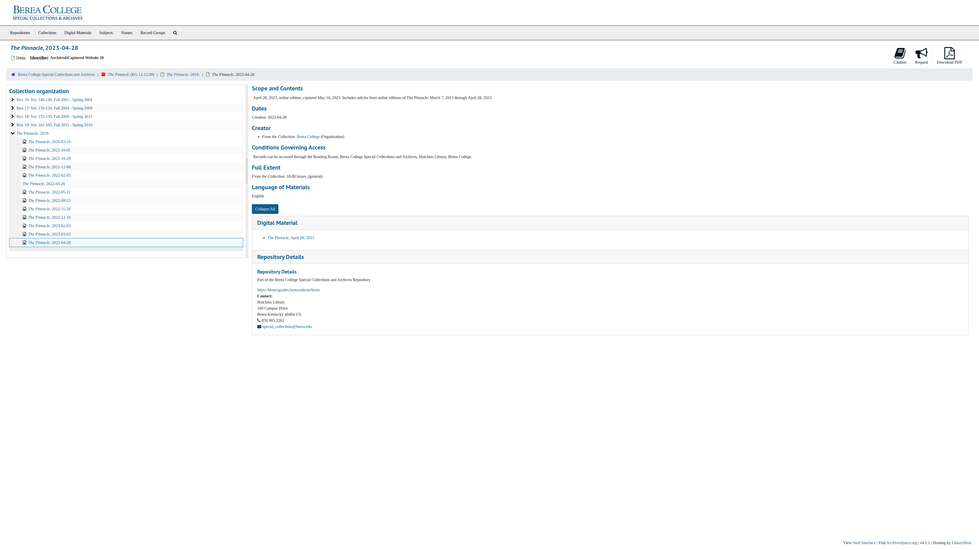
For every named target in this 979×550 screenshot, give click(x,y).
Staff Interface (864, 543)
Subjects (106, 33)
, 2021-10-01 (49, 150)
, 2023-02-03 (49, 226)
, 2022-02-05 (49, 175)
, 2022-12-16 (49, 217)
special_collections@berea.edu (287, 326)
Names (126, 33)
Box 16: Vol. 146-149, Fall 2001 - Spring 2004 (54, 100)
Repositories (20, 33)
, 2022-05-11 (49, 192)
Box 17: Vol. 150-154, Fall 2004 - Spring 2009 (54, 108)
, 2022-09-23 (49, 200)
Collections (47, 33)
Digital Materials (78, 33)
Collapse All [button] (265, 209)
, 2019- (183, 74)
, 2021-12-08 (49, 167)
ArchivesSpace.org (901, 543)
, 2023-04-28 (49, 242)
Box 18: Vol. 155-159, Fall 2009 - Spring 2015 (54, 116)
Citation (900, 62)
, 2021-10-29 (49, 158)
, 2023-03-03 (49, 234)
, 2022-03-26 (44, 184)
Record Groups (152, 33)
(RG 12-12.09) (131, 74)
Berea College (308, 136)
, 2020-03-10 (49, 142)
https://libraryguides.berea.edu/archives (288, 290)
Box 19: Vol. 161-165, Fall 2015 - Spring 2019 (54, 125)
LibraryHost (961, 543)
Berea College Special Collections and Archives (56, 74)
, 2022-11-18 (49, 209)
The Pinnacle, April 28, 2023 (290, 238)
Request (921, 62)
